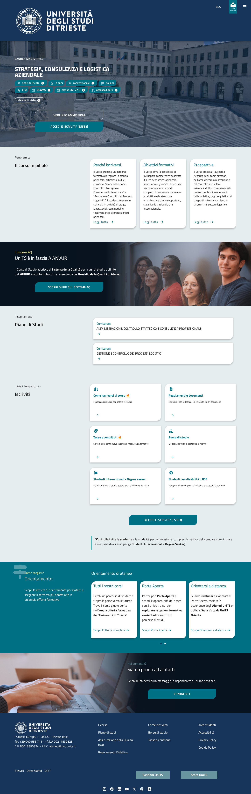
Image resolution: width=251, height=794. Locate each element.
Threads (142, 789)
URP (48, 770)
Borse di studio (158, 732)
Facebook (111, 789)
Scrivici (19, 770)
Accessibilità (206, 732)
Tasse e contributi (159, 740)
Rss (149, 789)
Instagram (104, 789)
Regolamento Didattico (113, 752)
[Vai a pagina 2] (165, 643)
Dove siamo (34, 770)
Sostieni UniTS (153, 774)
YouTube (126, 789)
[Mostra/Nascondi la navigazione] (244, 6)
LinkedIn (119, 789)
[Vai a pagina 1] (161, 643)
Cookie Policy (207, 747)
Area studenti (207, 725)
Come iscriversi (158, 725)
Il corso (102, 725)
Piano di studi (107, 732)
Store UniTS (199, 774)
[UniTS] (54, 21)
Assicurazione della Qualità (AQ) (115, 742)
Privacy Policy (207, 740)
